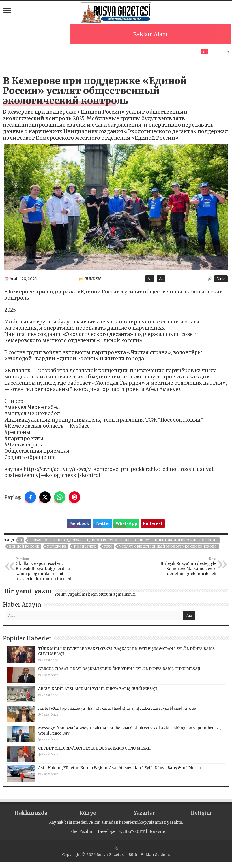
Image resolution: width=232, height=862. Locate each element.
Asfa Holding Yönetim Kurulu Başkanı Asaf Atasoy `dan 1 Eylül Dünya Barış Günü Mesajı (119, 767)
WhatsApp (126, 523)
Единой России (24, 546)
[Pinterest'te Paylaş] (74, 497)
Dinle (220, 278)
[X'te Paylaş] (45, 497)
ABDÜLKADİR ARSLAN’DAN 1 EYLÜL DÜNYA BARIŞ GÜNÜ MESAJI (97, 688)
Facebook (79, 523)
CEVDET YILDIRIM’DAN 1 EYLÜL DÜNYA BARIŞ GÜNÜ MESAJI (94, 748)
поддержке (85, 546)
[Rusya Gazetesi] (116, 12)
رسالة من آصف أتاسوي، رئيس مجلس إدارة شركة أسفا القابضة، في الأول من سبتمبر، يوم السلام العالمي (117, 708)
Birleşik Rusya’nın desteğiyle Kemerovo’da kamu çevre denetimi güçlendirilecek (188, 566)
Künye (87, 813)
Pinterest (152, 523)
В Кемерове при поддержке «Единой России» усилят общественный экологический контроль (123, 540)
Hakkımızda (30, 813)
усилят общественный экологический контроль (168, 546)
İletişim (201, 813)
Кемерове (56, 546)
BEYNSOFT (134, 831)
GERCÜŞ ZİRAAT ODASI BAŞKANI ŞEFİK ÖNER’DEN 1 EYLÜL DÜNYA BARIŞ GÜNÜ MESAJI (119, 669)
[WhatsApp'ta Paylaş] (59, 497)
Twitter (102, 523)
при (108, 546)
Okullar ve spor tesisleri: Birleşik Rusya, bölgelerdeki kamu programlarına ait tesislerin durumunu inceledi (44, 569)
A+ (149, 278)
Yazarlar (144, 813)
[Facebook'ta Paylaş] (30, 497)
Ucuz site (156, 831)
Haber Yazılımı (80, 831)
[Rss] (116, 848)
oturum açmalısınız (116, 594)
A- (161, 278)
